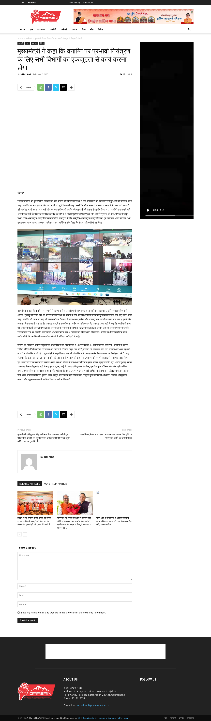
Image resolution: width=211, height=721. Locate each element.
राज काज (41, 29)
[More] (71, 87)
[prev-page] (19, 534)
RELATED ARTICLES (29, 484)
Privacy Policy (74, 2)
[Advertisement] (74, 182)
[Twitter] (56, 87)
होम (31, 29)
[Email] (63, 87)
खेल (91, 29)
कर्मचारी (64, 29)
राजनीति (53, 29)
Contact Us (88, 2)
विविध (100, 29)
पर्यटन (74, 29)
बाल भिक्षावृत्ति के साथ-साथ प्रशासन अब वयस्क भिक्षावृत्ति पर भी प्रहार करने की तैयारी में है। (106, 436)
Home (20, 38)
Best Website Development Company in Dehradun (105, 718)
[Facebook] (48, 87)
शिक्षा (84, 29)
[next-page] (25, 534)
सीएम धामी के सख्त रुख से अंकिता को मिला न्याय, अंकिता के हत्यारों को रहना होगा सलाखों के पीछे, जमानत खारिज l (114, 521)
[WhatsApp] (40, 87)
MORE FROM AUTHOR (55, 484)
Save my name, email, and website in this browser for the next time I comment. (63, 612)
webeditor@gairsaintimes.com (93, 705)
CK (79, 718)
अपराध (22, 29)
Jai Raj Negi (25, 74)
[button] (190, 29)
